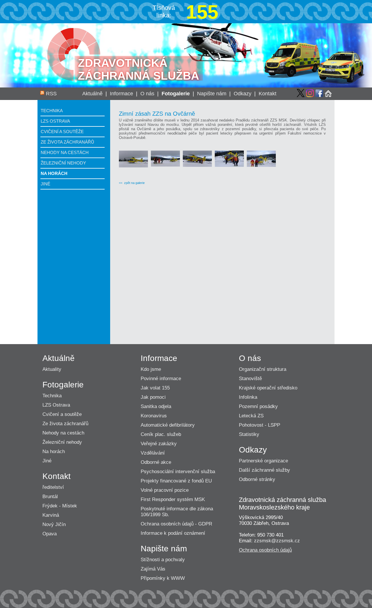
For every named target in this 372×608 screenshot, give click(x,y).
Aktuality (51, 369)
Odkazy (242, 93)
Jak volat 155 (155, 388)
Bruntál (50, 496)
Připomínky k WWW (163, 578)
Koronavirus (154, 416)
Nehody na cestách (65, 152)
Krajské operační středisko (268, 388)
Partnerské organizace (263, 461)
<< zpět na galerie (132, 183)
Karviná (50, 515)
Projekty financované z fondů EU (176, 481)
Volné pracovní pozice (165, 490)
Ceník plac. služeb (161, 434)
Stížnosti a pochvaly (163, 559)
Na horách (54, 173)
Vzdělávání (153, 453)
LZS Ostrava (55, 121)
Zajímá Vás (153, 569)
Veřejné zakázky (159, 443)
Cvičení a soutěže (62, 131)
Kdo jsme (151, 369)
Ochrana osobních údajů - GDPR (176, 524)
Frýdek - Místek (59, 506)
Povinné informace (161, 378)
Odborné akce (156, 462)
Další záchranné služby (264, 470)
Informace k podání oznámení (173, 533)
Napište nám (211, 93)
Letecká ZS (251, 416)
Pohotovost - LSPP (259, 425)
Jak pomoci (153, 397)
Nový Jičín (54, 524)
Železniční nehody (63, 162)
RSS (51, 93)
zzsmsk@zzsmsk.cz (277, 540)
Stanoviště (250, 378)
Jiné (45, 183)
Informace (121, 93)
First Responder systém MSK (173, 499)
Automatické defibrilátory (168, 425)
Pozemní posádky (258, 406)
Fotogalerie (176, 93)
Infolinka (248, 397)
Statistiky (249, 434)
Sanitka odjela (156, 406)
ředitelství (53, 487)
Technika (52, 110)
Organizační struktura (262, 369)
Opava (49, 534)
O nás (147, 93)
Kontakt (267, 93)
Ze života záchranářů (67, 142)
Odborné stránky (257, 479)
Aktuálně (92, 93)
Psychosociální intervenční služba (178, 471)
